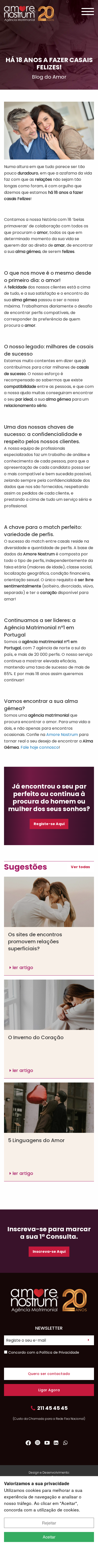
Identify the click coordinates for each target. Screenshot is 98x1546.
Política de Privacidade (59, 1352)
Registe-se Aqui (49, 823)
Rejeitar (49, 1523)
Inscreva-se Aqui (49, 1251)
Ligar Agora (49, 1390)
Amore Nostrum (62, 734)
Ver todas (80, 866)
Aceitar (49, 1537)
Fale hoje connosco (40, 747)
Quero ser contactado (49, 1373)
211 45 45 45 (52, 1408)
